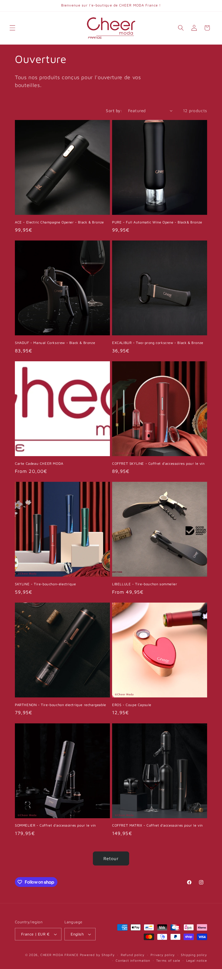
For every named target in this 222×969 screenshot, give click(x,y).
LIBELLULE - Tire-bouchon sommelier (144, 584)
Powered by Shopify (97, 955)
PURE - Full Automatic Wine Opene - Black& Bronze (157, 222)
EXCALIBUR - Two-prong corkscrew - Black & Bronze (157, 342)
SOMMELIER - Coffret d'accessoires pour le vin (55, 825)
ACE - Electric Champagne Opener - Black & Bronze (59, 222)
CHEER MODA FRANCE (59, 955)
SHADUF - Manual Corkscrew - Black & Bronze (55, 342)
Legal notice (196, 960)
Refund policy (133, 955)
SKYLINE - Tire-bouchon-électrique (45, 584)
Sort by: (114, 110)
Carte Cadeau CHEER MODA (39, 463)
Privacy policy (163, 955)
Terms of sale (168, 960)
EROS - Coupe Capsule (131, 705)
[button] (12, 27)
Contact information (133, 960)
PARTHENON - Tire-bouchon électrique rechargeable (60, 705)
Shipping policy (194, 955)
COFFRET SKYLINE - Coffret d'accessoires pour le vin (158, 463)
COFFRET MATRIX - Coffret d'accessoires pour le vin (157, 825)
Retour (111, 858)
